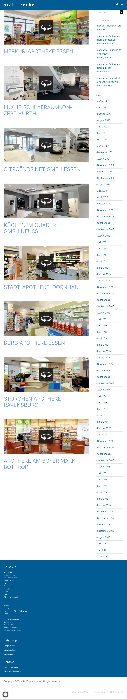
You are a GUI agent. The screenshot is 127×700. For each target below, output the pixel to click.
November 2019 (105, 216)
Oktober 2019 (104, 223)
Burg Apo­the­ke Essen (34, 343)
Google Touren (9, 646)
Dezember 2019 (105, 210)
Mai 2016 (102, 486)
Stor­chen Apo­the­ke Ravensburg (32, 401)
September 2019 (105, 229)
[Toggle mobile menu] (122, 3)
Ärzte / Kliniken (9, 575)
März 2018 (102, 344)
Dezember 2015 (105, 511)
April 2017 (102, 415)
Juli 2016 (101, 473)
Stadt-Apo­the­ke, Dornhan (41, 287)
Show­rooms (8, 625)
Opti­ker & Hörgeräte (11, 619)
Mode (6, 614)
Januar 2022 (103, 146)
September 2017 (105, 383)
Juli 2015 (101, 543)
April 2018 (102, 338)
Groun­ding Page (80, 692)
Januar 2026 (103, 101)
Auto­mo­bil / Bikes (10, 578)
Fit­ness (6, 592)
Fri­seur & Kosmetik (11, 597)
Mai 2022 (102, 133)
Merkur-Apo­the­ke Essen (38, 51)
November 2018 (105, 293)
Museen (7, 617)
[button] (5, 694)
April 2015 (102, 556)
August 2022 (104, 120)
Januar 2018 (103, 357)
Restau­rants (8, 622)
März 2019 (102, 267)
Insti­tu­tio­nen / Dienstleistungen (16, 611)
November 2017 (105, 370)
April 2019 (102, 261)
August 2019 (103, 235)
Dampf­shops (8, 583)
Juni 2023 (102, 107)
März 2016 (102, 498)
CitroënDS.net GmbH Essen (42, 169)
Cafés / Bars (8, 581)
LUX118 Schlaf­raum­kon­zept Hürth (38, 110)
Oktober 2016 (104, 454)
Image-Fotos (8, 654)
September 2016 (105, 460)
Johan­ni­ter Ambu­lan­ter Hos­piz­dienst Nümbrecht (108, 68)
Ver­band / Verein (10, 627)
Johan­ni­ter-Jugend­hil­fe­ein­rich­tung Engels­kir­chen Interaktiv (109, 82)
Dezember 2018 (105, 287)
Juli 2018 (101, 319)
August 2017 (103, 389)
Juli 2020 (102, 191)
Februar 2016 (104, 505)
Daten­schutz (116, 692)
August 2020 (104, 184)
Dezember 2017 (105, 364)
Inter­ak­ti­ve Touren (10, 650)
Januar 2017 (103, 434)
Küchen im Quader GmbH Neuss (30, 228)
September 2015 (105, 531)
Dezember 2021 (105, 152)
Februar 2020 (104, 203)
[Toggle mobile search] (117, 3)
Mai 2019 (102, 255)
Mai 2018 (102, 332)
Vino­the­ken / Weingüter (13, 630)
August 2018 (103, 312)
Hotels (6, 608)
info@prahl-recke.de (16, 672)
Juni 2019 (102, 248)
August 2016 (103, 466)
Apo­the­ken (8, 572)
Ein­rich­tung (8, 586)
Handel (6, 605)
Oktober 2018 (104, 300)
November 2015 (105, 518)
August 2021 (103, 158)
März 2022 (103, 139)
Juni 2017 (102, 402)
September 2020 (105, 178)
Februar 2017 (104, 428)
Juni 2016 (102, 479)
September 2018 (105, 306)
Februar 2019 (104, 274)
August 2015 (103, 537)
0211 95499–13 (12, 667)
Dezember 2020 (105, 165)
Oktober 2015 (104, 524)
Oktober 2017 (104, 377)
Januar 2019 (103, 280)
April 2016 (102, 492)
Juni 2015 (102, 550)
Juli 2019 (101, 242)
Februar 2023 (104, 114)
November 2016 (105, 447)
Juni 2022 (102, 126)
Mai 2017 (102, 409)
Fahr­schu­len (8, 589)
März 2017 (102, 421)
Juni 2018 (102, 325)
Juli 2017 (101, 396)
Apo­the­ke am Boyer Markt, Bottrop (42, 464)
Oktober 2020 (104, 171)
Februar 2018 (104, 351)
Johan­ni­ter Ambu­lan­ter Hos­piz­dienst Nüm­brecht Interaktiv (108, 40)
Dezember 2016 (105, 441)
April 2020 (102, 197)
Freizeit (7, 594)
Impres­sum (99, 692)
